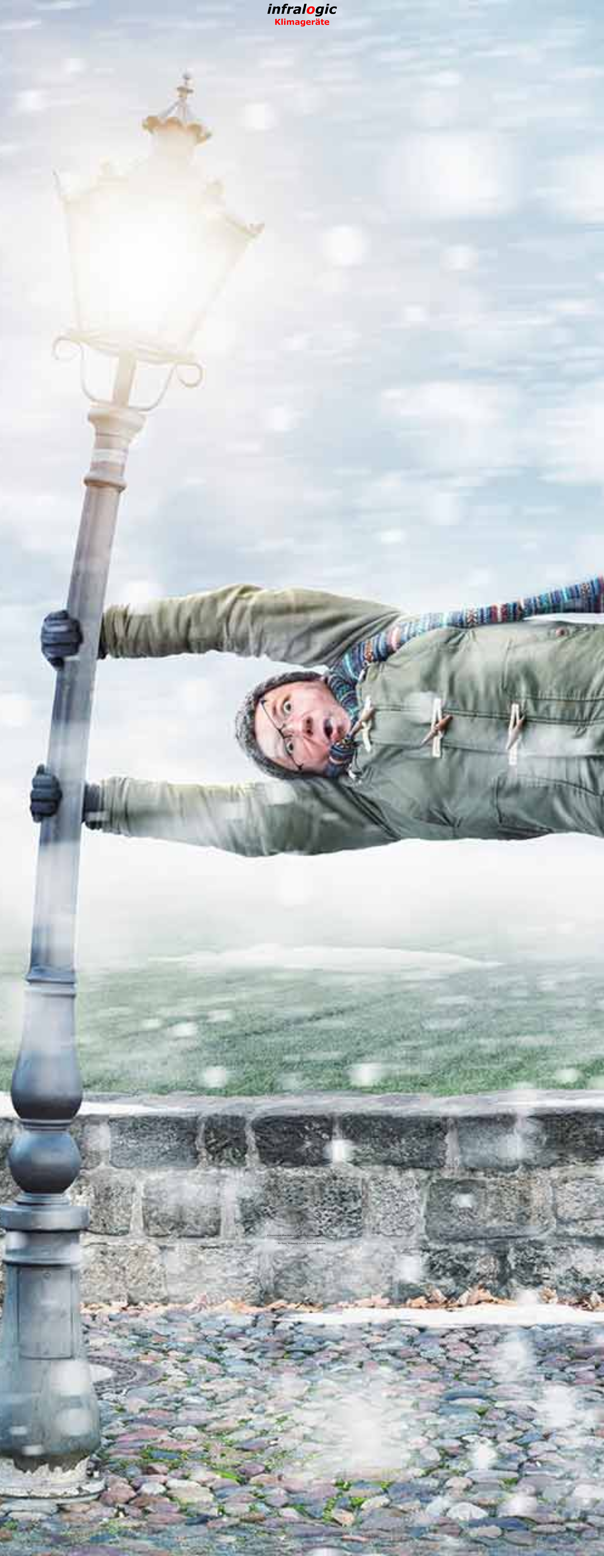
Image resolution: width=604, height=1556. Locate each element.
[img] (302, 778)
